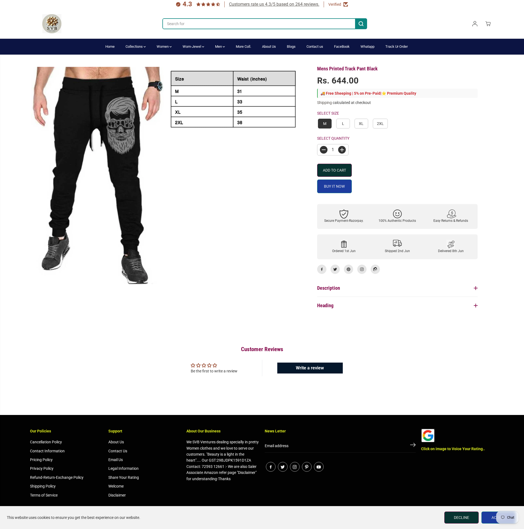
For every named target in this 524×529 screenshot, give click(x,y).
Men (219, 46)
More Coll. (243, 46)
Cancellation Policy (46, 442)
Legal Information (123, 468)
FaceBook (342, 46)
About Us (269, 46)
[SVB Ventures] (51, 23)
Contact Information (47, 451)
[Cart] (488, 24)
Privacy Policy (41, 468)
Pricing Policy (41, 460)
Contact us (314, 46)
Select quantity (333, 138)
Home (110, 46)
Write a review (310, 367)
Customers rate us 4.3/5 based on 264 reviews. (274, 4)
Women (163, 46)
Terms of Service (44, 495)
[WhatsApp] (375, 269)
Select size (328, 113)
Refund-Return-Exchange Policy (57, 477)
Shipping (324, 102)
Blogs (291, 46)
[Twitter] (335, 269)
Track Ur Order (396, 46)
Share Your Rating (123, 477)
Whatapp (367, 46)
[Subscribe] (413, 446)
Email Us (115, 460)
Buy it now (334, 186)
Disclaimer (117, 495)
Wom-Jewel (192, 46)
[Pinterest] (348, 269)
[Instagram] (362, 269)
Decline (461, 517)
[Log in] (475, 24)
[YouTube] (319, 467)
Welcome (116, 486)
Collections (135, 46)
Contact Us (117, 451)
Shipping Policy (43, 486)
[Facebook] (321, 269)
